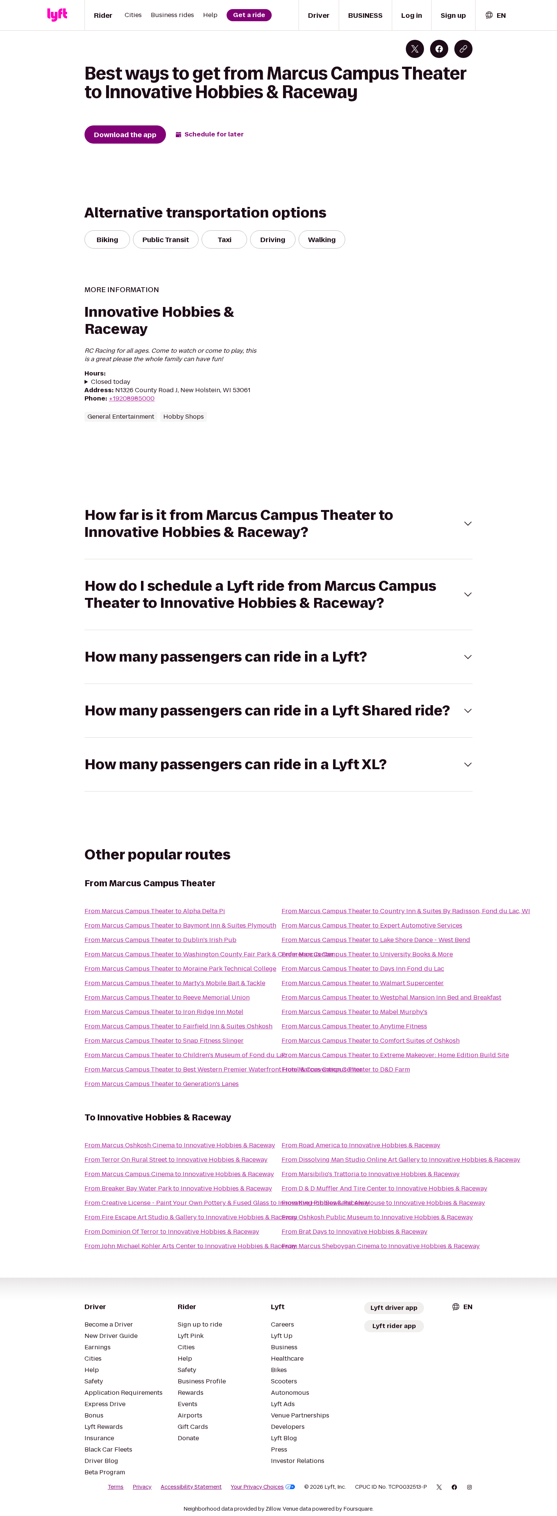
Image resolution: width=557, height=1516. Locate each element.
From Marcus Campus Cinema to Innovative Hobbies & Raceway (179, 1174)
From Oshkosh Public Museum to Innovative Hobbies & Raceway (377, 1217)
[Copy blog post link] (463, 49)
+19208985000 (132, 398)
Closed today (110, 382)
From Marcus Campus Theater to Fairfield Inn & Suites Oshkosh (178, 1026)
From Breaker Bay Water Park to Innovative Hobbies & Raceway (178, 1188)
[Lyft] (57, 15)
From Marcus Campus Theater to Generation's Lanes (161, 1084)
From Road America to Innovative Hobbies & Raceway (361, 1145)
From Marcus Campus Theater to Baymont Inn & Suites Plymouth (180, 925)
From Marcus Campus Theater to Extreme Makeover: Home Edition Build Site (395, 1055)
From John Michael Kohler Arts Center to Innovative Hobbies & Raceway (190, 1246)
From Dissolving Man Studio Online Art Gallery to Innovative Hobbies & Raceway (401, 1159)
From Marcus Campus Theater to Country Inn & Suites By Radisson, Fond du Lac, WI (406, 911)
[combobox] (495, 15)
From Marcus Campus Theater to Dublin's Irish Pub (160, 940)
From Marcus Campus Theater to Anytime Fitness (354, 1026)
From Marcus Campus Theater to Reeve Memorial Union (167, 997)
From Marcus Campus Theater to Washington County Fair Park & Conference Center (209, 954)
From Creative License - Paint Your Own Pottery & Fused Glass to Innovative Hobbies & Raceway (226, 1202)
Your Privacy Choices (257, 1487)
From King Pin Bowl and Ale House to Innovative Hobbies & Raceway (383, 1202)
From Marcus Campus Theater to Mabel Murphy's (354, 1012)
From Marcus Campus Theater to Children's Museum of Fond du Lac (185, 1055)
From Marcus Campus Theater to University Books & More (367, 954)
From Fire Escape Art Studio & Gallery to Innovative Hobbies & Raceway (190, 1217)
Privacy (142, 1487)
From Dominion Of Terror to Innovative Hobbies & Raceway (171, 1231)
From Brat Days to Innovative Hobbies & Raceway (354, 1231)
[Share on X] (415, 49)
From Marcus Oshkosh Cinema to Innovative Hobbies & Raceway (179, 1145)
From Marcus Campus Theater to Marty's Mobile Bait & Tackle (174, 983)
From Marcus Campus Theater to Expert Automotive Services (372, 925)
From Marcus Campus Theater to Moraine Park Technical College (180, 968)
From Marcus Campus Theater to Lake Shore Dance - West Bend (376, 940)
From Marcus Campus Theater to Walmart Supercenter (363, 983)
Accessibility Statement (191, 1487)
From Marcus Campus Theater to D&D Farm (346, 1069)
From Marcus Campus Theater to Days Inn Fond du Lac (363, 968)
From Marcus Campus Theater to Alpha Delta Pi (154, 911)
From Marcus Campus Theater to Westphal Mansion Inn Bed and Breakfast (391, 997)
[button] (278, 524)
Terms (116, 1487)
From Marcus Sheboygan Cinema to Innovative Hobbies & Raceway (381, 1246)
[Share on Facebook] (439, 49)
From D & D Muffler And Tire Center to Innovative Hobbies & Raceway (384, 1188)
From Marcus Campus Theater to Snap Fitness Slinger (164, 1040)
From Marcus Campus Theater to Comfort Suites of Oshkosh (371, 1040)
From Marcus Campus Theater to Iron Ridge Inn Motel (163, 1012)
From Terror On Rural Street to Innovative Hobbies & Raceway (176, 1159)
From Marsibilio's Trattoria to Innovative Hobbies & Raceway (371, 1174)
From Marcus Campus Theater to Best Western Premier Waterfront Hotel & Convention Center (223, 1069)
